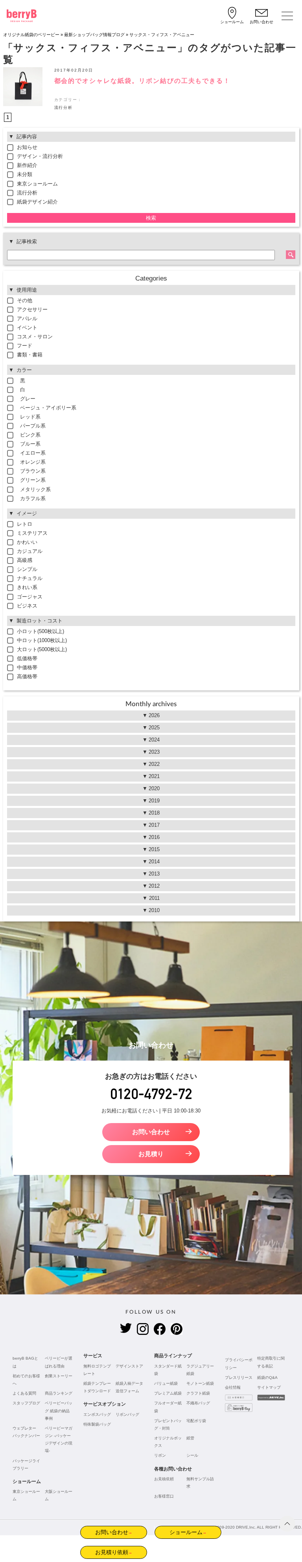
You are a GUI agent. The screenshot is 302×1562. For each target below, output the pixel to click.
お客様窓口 (164, 1496)
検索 (151, 218)
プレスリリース (238, 1377)
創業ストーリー (58, 1376)
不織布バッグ (198, 1403)
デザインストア (129, 1366)
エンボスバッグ (97, 1414)
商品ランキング (58, 1393)
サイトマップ (269, 1387)
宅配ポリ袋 (196, 1421)
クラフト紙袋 (198, 1393)
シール (192, 1455)
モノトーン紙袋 (200, 1383)
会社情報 (233, 1387)
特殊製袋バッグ (97, 1424)
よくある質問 (24, 1393)
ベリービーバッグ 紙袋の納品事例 (58, 1410)
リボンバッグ (127, 1414)
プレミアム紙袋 (168, 1393)
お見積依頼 (164, 1479)
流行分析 (63, 107)
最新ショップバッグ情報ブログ (94, 34)
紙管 (190, 1438)
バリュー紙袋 (166, 1383)
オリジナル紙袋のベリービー (31, 34)
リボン (160, 1455)
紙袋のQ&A (267, 1377)
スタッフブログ (26, 1403)
